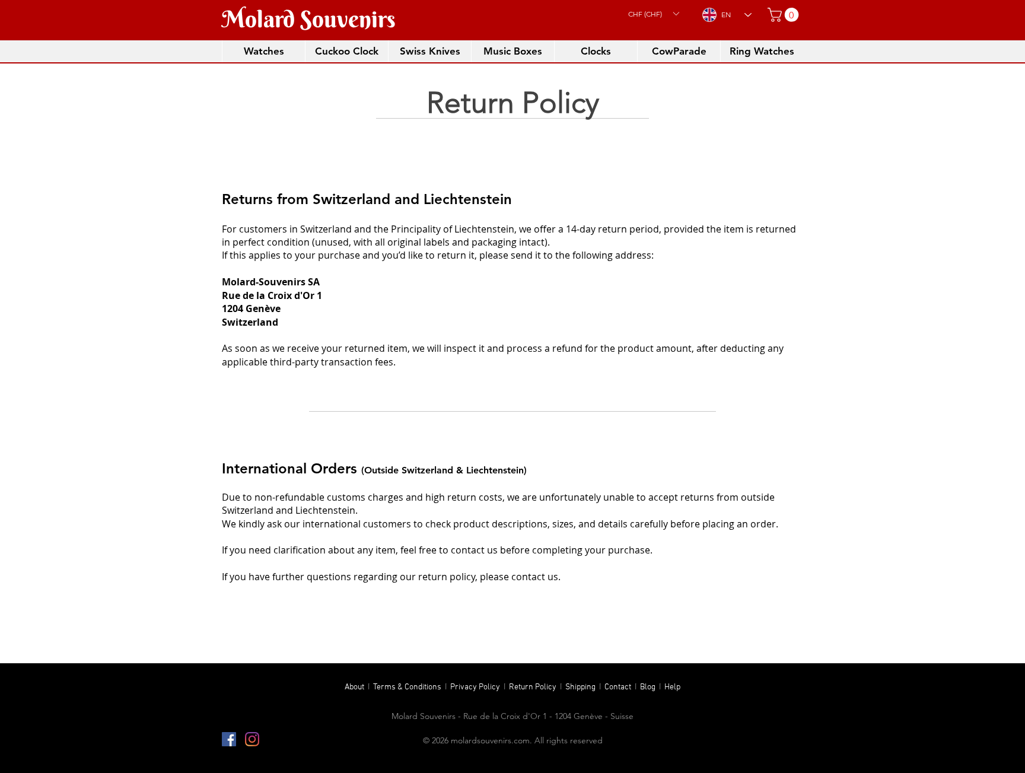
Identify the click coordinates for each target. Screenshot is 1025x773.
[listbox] (653, 14)
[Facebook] (229, 739)
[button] (653, 14)
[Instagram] (252, 739)
